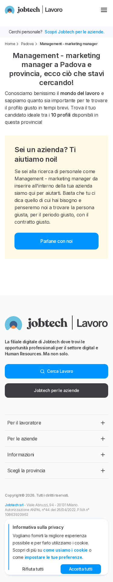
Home (10, 43)
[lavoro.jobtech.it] (34, 9)
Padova (27, 43)
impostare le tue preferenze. (54, 557)
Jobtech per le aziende (56, 390)
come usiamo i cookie (65, 550)
